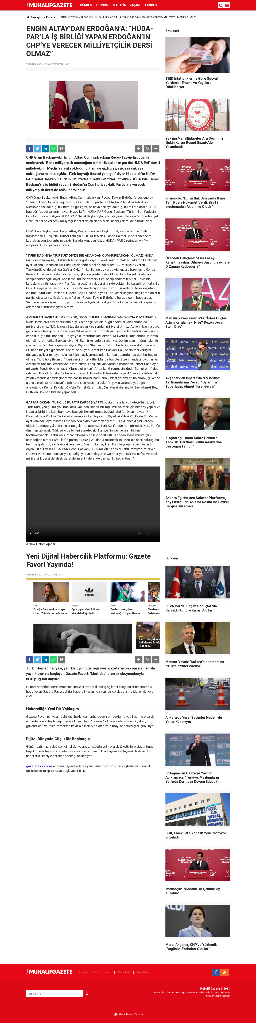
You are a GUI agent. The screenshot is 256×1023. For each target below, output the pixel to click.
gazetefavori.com (39, 766)
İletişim (108, 972)
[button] (138, 148)
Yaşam (135, 5)
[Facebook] (29, 148)
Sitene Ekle (142, 972)
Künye (96, 972)
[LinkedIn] (45, 148)
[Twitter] (37, 148)
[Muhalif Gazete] (49, 5)
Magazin (119, 5)
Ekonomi (102, 5)
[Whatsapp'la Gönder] (53, 148)
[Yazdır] (61, 148)
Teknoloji (151, 5)
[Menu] (227, 5)
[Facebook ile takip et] (216, 972)
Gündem (86, 5)
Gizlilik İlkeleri (124, 972)
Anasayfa (83, 972)
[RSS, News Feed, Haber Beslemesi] (224, 972)
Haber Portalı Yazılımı (131, 1014)
